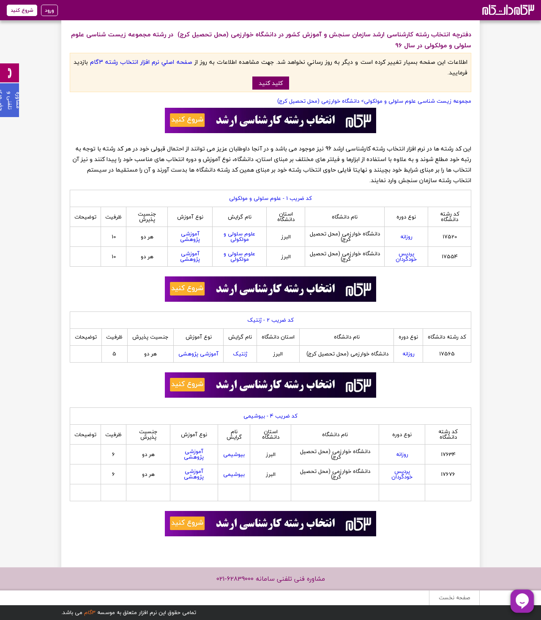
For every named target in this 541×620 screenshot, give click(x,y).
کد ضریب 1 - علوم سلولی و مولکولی (270, 198)
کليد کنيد (271, 83)
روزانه (406, 236)
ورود (49, 10)
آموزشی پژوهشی (190, 236)
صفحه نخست (454, 597)
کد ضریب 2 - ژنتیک (270, 320)
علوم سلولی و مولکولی (239, 236)
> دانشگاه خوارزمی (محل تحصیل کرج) (320, 101)
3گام (90, 612)
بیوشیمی (234, 454)
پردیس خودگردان (406, 256)
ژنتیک (240, 353)
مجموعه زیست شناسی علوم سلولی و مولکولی (417, 101)
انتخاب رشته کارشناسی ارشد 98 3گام (507, 9)
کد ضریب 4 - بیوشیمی (270, 416)
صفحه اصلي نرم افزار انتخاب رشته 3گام (141, 62)
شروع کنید (22, 10)
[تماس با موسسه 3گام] (9, 72)
